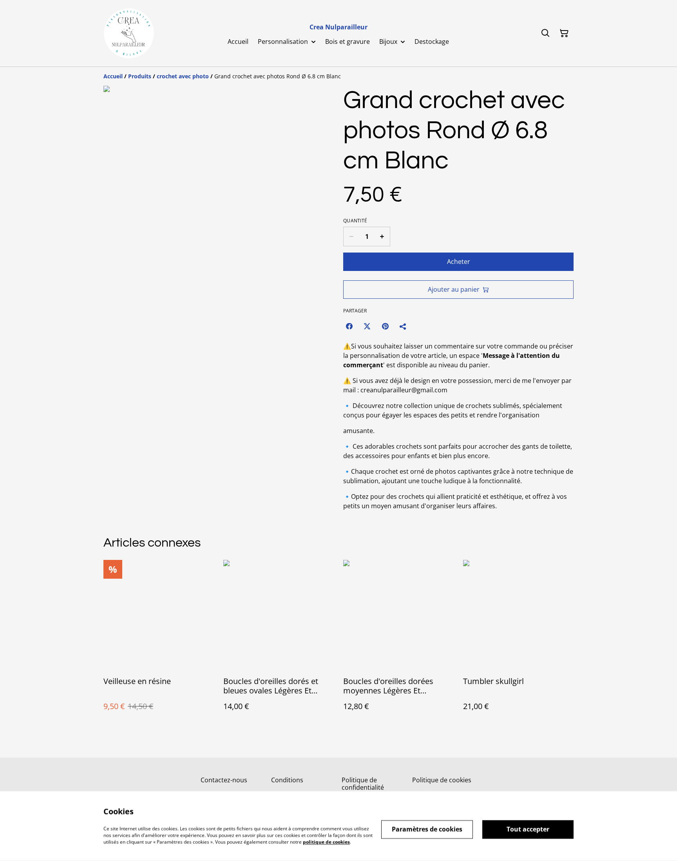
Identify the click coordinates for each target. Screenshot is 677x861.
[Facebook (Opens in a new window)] (349, 326)
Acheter (458, 261)
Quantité (355, 221)
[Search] (545, 33)
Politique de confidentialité (363, 784)
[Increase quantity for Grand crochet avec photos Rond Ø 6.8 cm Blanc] (382, 236)
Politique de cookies (441, 780)
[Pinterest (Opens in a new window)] (385, 326)
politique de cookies (326, 841)
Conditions (287, 780)
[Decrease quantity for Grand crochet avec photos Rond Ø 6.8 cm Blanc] (351, 236)
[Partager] (403, 326)
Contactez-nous (224, 780)
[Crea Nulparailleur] (128, 33)
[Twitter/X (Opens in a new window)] (367, 326)
